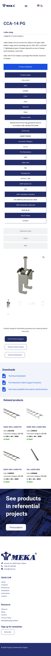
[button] (26, 6)
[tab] (25, 67)
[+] (22, 36)
